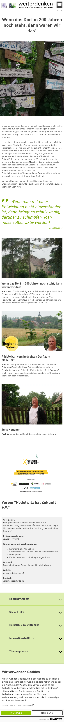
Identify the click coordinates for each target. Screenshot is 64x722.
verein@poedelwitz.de (13, 581)
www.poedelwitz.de (12, 573)
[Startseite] (27, 5)
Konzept (32, 159)
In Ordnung (16, 712)
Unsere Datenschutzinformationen (17, 705)
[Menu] (60, 5)
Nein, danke (47, 712)
